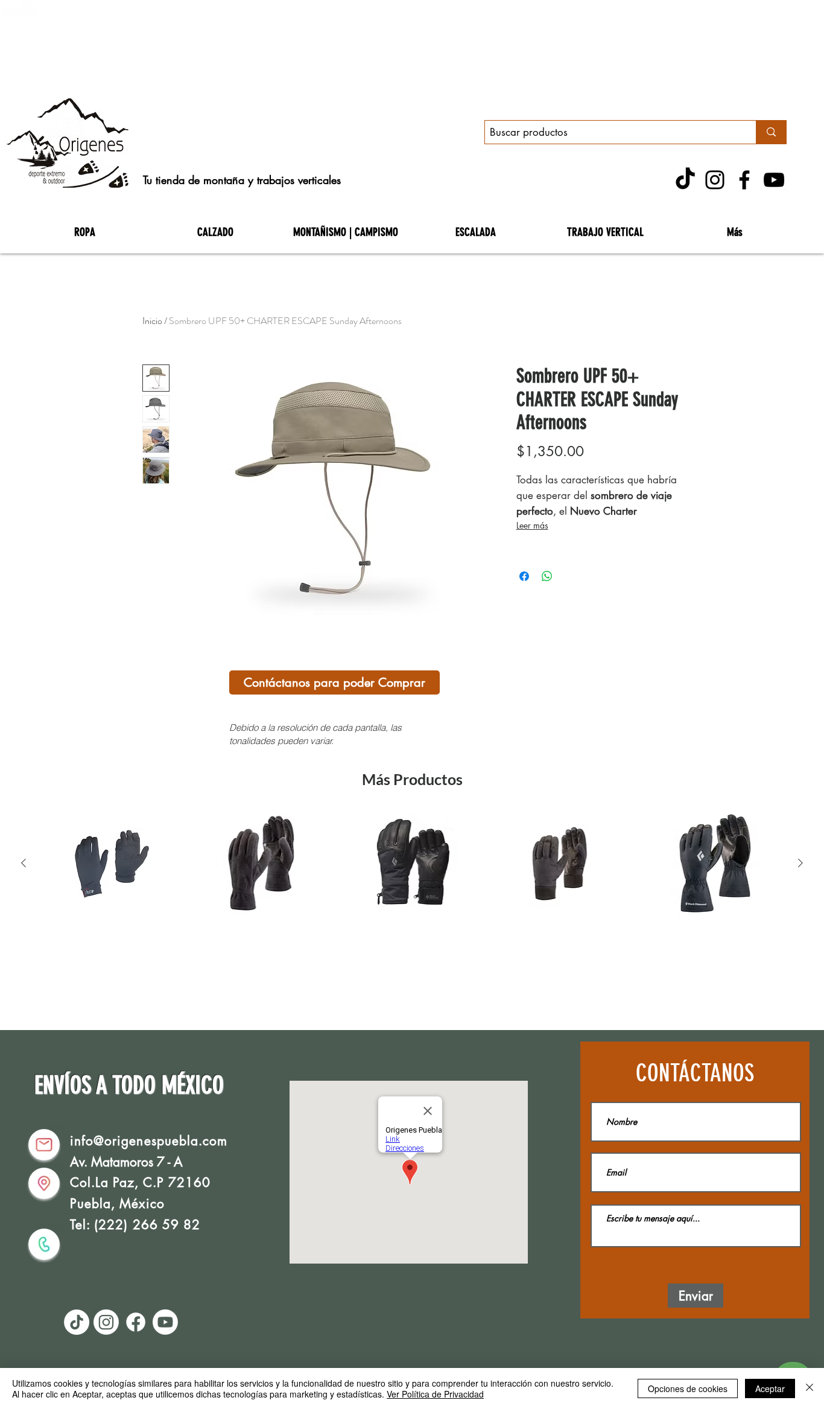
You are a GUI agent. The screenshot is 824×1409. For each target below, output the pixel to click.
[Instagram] (714, 179)
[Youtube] (165, 1322)
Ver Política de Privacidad (435, 1394)
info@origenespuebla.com (148, 1141)
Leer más (532, 525)
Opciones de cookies (687, 1388)
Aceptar (770, 1388)
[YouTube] (774, 179)
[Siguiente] (800, 863)
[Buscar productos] (771, 132)
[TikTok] (685, 179)
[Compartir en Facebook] (524, 576)
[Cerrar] (809, 1388)
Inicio (152, 321)
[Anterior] (23, 863)
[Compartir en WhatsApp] (547, 576)
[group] (412, 863)
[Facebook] (744, 179)
